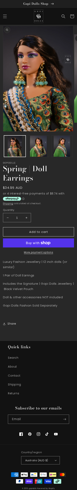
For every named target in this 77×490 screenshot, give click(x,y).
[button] (5, 16)
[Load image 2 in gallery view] (38, 146)
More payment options (38, 252)
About (12, 367)
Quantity (8, 210)
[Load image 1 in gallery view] (15, 146)
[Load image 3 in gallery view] (62, 146)
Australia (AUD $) (36, 460)
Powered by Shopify (46, 488)
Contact (14, 376)
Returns (13, 393)
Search (13, 358)
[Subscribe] (64, 419)
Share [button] (12, 324)
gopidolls (32, 488)
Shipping (8, 203)
